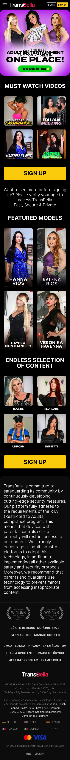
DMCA (8, 646)
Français (12, 728)
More (54, 728)
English (33, 722)
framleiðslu (51, 660)
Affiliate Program (23, 660)
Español (56, 722)
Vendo (53, 703)
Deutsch (12, 722)
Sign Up (62, 4)
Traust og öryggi (50, 653)
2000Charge (36, 707)
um (64, 646)
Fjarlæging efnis (19, 653)
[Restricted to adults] (30, 753)
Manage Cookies (47, 635)
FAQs (55, 628)
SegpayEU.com (18, 707)
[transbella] (22, 4)
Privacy (34, 646)
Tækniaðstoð (21, 635)
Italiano (34, 728)
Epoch (62, 703)
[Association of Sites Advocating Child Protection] (39, 753)
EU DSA (20, 646)
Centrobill (54, 707)
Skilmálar (51, 646)
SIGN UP (35, 173)
